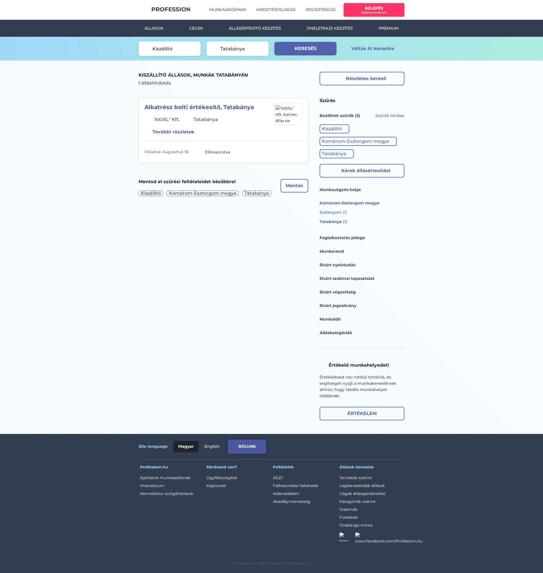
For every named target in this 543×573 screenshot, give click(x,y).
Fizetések (348, 517)
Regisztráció (321, 9)
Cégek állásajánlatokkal (362, 493)
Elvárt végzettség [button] (338, 292)
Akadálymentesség (292, 501)
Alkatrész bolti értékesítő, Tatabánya (199, 107)
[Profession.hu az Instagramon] (347, 539)
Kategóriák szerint (357, 501)
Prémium (388, 28)
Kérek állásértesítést (366, 170)
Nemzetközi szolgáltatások (166, 493)
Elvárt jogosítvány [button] (338, 305)
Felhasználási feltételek (295, 485)
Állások (154, 28)
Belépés (374, 10)
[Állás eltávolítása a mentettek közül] (297, 152)
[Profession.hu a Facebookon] (389, 539)
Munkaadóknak (227, 9)
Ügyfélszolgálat (221, 477)
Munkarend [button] (332, 251)
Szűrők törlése (389, 115)
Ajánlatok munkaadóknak (165, 477)
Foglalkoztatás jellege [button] (342, 237)
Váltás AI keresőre (372, 48)
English (212, 446)
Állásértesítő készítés (255, 28)
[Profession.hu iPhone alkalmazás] (340, 445)
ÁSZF (278, 477)
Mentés (294, 185)
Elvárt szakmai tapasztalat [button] (347, 278)
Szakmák (348, 509)
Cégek (196, 28)
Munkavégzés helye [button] (340, 189)
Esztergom (333, 212)
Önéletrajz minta (355, 525)
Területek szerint (355, 477)
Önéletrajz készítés (330, 28)
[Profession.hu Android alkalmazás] (381, 445)
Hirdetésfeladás (276, 9)
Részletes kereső (366, 78)
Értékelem (362, 413)
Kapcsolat (216, 485)
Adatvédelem (286, 493)
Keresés (305, 48)
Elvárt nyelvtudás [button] (337, 264)
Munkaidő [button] (330, 319)
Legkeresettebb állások (362, 485)
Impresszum (152, 485)
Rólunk (247, 446)
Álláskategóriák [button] (336, 332)
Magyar (186, 446)
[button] (334, 128)
